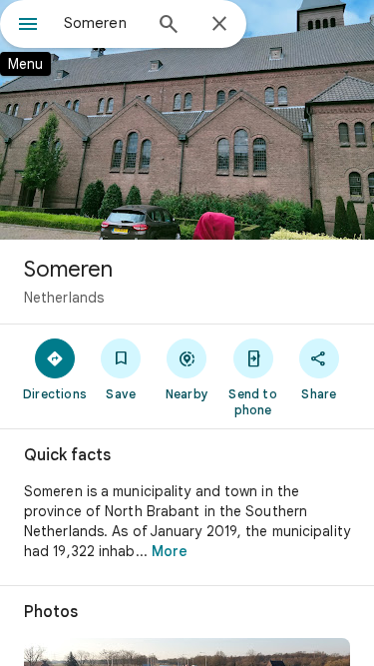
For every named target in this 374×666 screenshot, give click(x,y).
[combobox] (102, 23)
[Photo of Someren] (187, 120)
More (169, 551)
